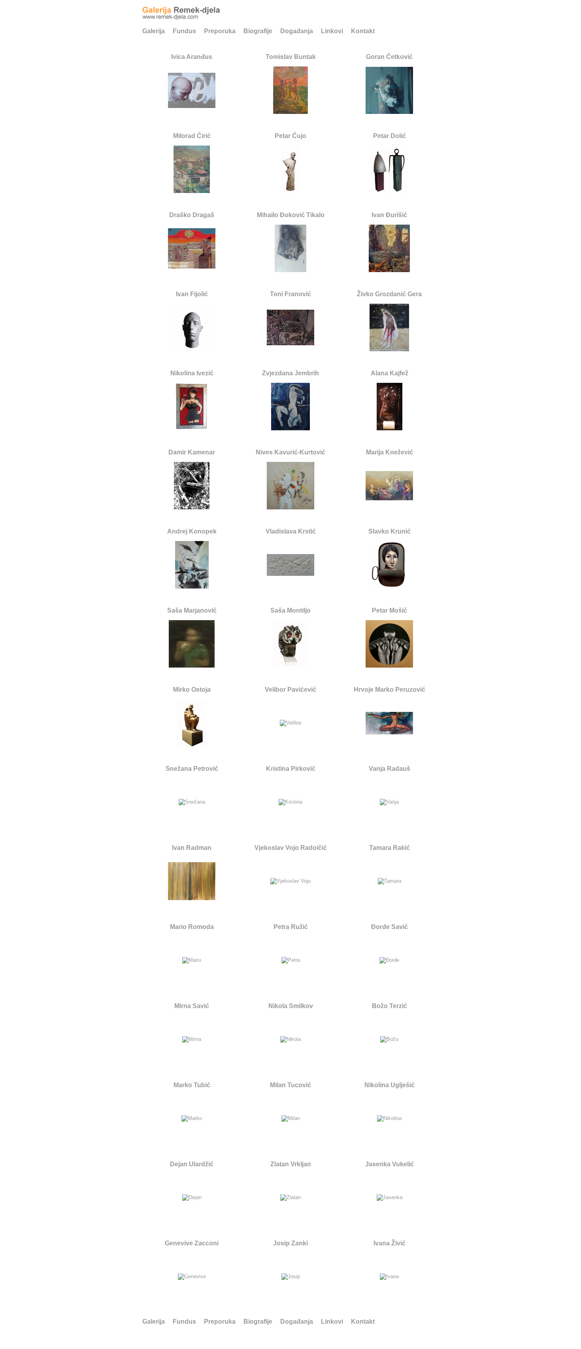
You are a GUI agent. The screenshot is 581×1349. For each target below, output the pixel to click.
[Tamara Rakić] (389, 881)
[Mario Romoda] (191, 960)
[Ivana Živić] (389, 1277)
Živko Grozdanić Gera (389, 294)
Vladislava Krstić (291, 531)
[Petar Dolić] (389, 190)
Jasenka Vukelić (389, 1164)
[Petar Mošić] (389, 665)
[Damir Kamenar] (191, 506)
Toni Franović (290, 294)
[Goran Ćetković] (389, 111)
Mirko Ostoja (192, 689)
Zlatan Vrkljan (290, 1164)
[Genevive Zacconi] (192, 1277)
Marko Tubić (192, 1085)
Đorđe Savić (389, 926)
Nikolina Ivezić (191, 373)
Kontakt (363, 31)
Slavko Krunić (389, 531)
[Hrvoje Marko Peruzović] (389, 731)
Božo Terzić (389, 1006)
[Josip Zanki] (290, 1277)
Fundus (184, 31)
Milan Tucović (290, 1085)
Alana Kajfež (389, 373)
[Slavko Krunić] (389, 585)
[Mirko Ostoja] (191, 744)
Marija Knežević (389, 452)
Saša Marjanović (192, 610)
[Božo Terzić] (389, 1039)
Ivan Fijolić (192, 294)
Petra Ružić (291, 926)
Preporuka (220, 31)
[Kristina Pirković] (290, 802)
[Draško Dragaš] (191, 266)
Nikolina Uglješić (389, 1085)
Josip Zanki (290, 1243)
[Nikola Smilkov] (290, 1039)
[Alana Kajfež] (389, 427)
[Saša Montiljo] (290, 665)
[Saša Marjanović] (192, 665)
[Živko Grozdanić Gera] (389, 348)
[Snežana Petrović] (192, 802)
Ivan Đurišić (389, 215)
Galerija (153, 31)
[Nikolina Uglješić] (389, 1119)
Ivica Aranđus (191, 56)
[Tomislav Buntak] (290, 111)
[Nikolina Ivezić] (192, 427)
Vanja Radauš (389, 768)
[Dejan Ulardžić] (192, 1198)
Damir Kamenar (191, 452)
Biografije (257, 31)
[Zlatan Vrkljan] (290, 1198)
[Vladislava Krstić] (290, 573)
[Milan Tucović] (290, 1119)
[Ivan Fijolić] (192, 348)
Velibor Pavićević (290, 689)
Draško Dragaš (191, 215)
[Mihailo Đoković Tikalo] (290, 269)
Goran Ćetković (389, 56)
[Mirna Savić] (191, 1039)
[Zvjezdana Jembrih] (290, 427)
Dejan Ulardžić (191, 1164)
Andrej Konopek (192, 531)
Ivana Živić (390, 1243)
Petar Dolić (389, 135)
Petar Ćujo (290, 135)
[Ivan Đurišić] (389, 269)
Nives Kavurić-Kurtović (290, 452)
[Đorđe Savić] (389, 960)
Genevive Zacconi (192, 1243)
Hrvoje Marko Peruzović (389, 689)
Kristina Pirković (290, 768)
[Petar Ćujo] (290, 190)
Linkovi (332, 31)
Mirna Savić (191, 1006)
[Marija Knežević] (389, 497)
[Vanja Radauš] (389, 802)
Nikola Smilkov (290, 1006)
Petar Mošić (389, 610)
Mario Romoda (192, 926)
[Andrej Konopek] (192, 585)
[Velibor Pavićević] (291, 723)
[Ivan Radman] (191, 897)
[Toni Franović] (290, 342)
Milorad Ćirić (192, 135)
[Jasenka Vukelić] (389, 1198)
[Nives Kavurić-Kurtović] (290, 506)
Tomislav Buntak (291, 56)
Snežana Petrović (192, 768)
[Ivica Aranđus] (191, 105)
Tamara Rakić (389, 847)
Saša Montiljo (290, 610)
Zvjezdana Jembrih (290, 373)
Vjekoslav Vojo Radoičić (291, 847)
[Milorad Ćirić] (192, 190)
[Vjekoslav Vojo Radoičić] (290, 881)
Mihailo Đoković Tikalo (290, 215)
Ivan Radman (191, 847)
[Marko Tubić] (191, 1119)
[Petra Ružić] (290, 960)
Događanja (296, 31)
